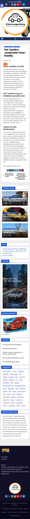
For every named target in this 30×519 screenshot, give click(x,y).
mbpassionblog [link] (5, 471)
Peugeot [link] (5, 391)
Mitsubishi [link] (17, 383)
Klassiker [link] (21, 508)
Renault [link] (14, 391)
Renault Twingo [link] (21, 391)
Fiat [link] (20, 374)
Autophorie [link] (18, 469)
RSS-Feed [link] (4, 459)
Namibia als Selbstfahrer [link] (10, 348)
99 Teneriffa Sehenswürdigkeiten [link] (12, 344)
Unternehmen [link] (19, 403)
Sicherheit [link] (19, 394)
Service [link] (9, 394)
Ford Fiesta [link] (22, 377)
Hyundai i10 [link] (11, 380)
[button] (5, 64)
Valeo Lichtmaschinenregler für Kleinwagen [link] (15, 248)
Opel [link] (17, 388)
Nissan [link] (4, 388)
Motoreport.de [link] (5, 474)
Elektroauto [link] (6, 374)
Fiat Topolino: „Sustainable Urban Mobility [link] (14, 52)
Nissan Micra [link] (11, 388)
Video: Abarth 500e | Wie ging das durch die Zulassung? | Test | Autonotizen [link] (20, 176)
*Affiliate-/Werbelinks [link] (15, 515)
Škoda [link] (23, 405)
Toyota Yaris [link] (6, 403)
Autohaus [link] (9, 371)
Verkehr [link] (5, 405)
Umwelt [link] (12, 403)
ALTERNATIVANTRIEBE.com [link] (9, 467)
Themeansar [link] (15, 505)
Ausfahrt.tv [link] (21, 467)
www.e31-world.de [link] (8, 255)
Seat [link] (4, 394)
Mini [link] (12, 383)
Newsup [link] (24, 503)
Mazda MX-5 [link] (6, 383)
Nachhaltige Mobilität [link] (20, 385)
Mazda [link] (20, 380)
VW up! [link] (18, 405)
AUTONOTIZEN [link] (9, 469)
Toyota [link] (12, 400)
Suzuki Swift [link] (6, 400)
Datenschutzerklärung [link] (23, 512)
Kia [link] (16, 380)
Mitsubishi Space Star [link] (8, 385)
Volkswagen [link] (12, 405)
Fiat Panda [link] (11, 377)
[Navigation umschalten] (15, 39)
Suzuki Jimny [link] (20, 397)
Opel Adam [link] (22, 388)
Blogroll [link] (26, 508)
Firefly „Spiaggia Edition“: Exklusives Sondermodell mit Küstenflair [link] (14, 201)
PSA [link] (10, 391)
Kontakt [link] (9, 512)
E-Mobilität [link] (20, 371)
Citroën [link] (14, 371)
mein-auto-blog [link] (24, 471)
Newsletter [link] (4, 512)
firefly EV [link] (15, 196)
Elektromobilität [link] (8, 46)
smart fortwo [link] (6, 397)
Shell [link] (14, 394)
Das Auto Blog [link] (15, 471)
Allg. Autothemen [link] (14, 508)
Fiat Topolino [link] (17, 46)
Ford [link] (17, 377)
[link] (2, 5)
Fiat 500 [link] (5, 377)
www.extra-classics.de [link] (9, 251)
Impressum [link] (14, 512)
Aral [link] (4, 371)
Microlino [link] (15, 228)
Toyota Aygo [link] (19, 400)
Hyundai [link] (5, 380)
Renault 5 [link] (15, 212)
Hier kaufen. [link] (6, 334)
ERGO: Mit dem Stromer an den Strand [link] (9, 175)
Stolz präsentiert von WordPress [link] (10, 503)
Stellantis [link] (13, 397)
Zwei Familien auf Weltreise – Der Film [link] (13, 358)
